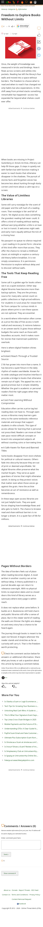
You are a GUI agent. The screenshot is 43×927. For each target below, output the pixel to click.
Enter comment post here (11, 838)
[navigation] (39, 35)
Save (6, 677)
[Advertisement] (21, 131)
